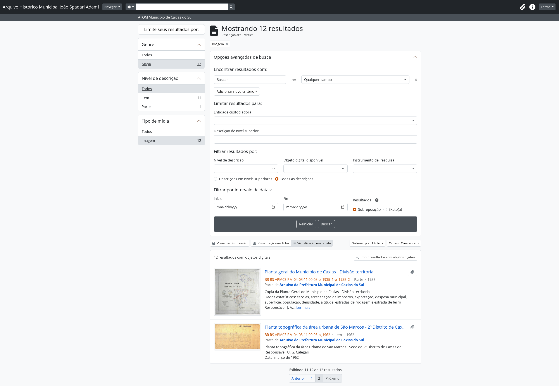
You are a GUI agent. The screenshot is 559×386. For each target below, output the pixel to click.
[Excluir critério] (416, 79)
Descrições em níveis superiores (245, 179)
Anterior (298, 378)
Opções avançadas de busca (242, 57)
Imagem (171, 141)
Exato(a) (395, 209)
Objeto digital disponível (303, 160)
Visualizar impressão (231, 243)
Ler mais (303, 307)
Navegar (110, 7)
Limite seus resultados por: (171, 29)
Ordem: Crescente (402, 243)
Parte (171, 107)
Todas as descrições (296, 179)
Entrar (546, 7)
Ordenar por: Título (366, 243)
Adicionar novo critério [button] (235, 91)
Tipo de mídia (155, 121)
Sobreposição (369, 209)
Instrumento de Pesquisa (373, 160)
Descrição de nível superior (236, 131)
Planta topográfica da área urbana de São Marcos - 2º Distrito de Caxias (335, 327)
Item (171, 98)
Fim (286, 198)
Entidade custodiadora (232, 112)
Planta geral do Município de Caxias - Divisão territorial (319, 271)
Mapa (171, 65)
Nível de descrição (160, 78)
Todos (147, 55)
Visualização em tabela (314, 243)
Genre (148, 44)
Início (218, 198)
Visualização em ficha (273, 243)
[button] (523, 7)
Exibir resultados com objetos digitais (387, 257)
